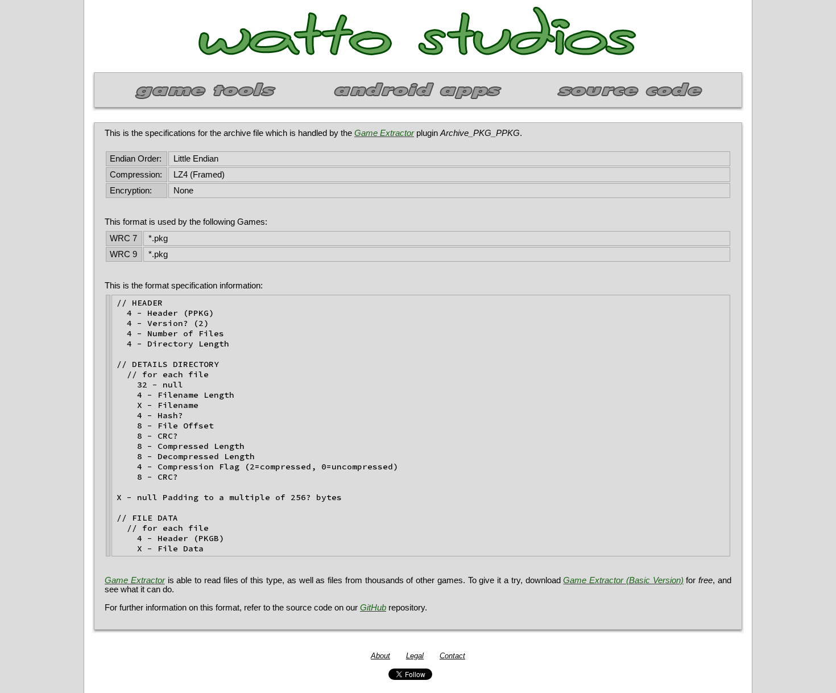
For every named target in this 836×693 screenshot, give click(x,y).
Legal (415, 655)
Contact (452, 655)
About (380, 655)
